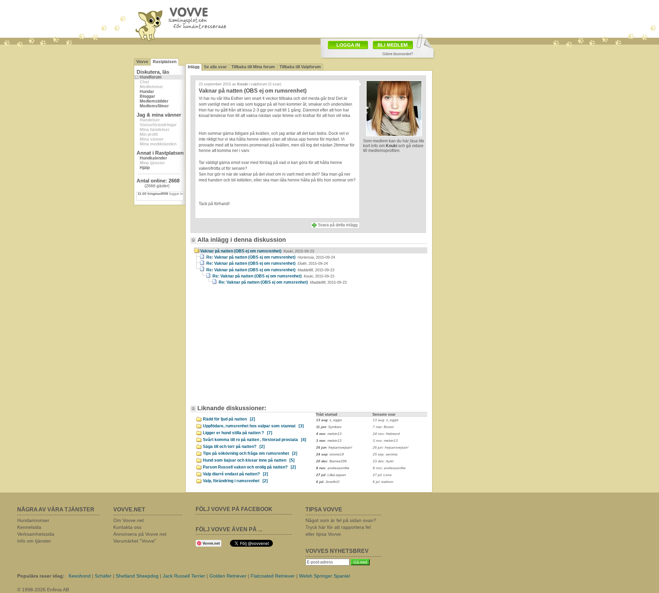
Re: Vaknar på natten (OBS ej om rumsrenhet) (270, 257)
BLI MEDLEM (393, 45)
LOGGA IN (348, 45)
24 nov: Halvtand (386, 434)
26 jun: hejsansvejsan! (390, 447)
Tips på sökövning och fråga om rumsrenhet (250, 453)
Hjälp (145, 167)
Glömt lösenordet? (397, 54)
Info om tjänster (34, 541)
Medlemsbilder (154, 101)
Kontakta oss (127, 527)
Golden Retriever (227, 576)
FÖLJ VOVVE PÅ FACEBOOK (234, 509)
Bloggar (147, 96)
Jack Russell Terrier (184, 576)
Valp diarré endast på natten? (235, 474)
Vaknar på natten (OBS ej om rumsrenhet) (257, 251)
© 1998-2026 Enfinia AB (43, 589)
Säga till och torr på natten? (234, 446)
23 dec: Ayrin (383, 461)
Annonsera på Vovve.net (139, 534)
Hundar (147, 91)
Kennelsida (29, 527)
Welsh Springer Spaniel (324, 576)
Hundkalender (153, 158)
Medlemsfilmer (154, 106)
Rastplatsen (164, 61)
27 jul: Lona (382, 475)
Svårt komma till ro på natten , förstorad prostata (254, 439)
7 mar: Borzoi (383, 427)
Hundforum (151, 77)
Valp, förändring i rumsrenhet (235, 480)
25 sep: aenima (385, 454)
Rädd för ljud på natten (229, 419)
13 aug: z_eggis (385, 420)
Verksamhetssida (35, 534)
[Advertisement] (369, 18)
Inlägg (193, 66)
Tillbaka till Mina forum (253, 66)
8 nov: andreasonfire (389, 468)
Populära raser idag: (41, 576)
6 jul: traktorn (383, 482)
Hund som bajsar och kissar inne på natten (248, 460)
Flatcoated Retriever (273, 576)
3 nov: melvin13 (385, 440)
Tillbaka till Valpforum (300, 66)
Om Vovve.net (128, 520)
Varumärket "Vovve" (134, 541)
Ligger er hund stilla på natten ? (237, 432)
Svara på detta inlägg (338, 225)
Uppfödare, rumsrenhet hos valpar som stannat (253, 426)
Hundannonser (33, 520)
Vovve (142, 61)
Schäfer (103, 576)
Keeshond (80, 576)
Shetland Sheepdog (137, 576)
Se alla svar (215, 66)
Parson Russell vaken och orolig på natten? (249, 467)
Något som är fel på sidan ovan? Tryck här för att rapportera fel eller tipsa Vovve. (340, 527)
